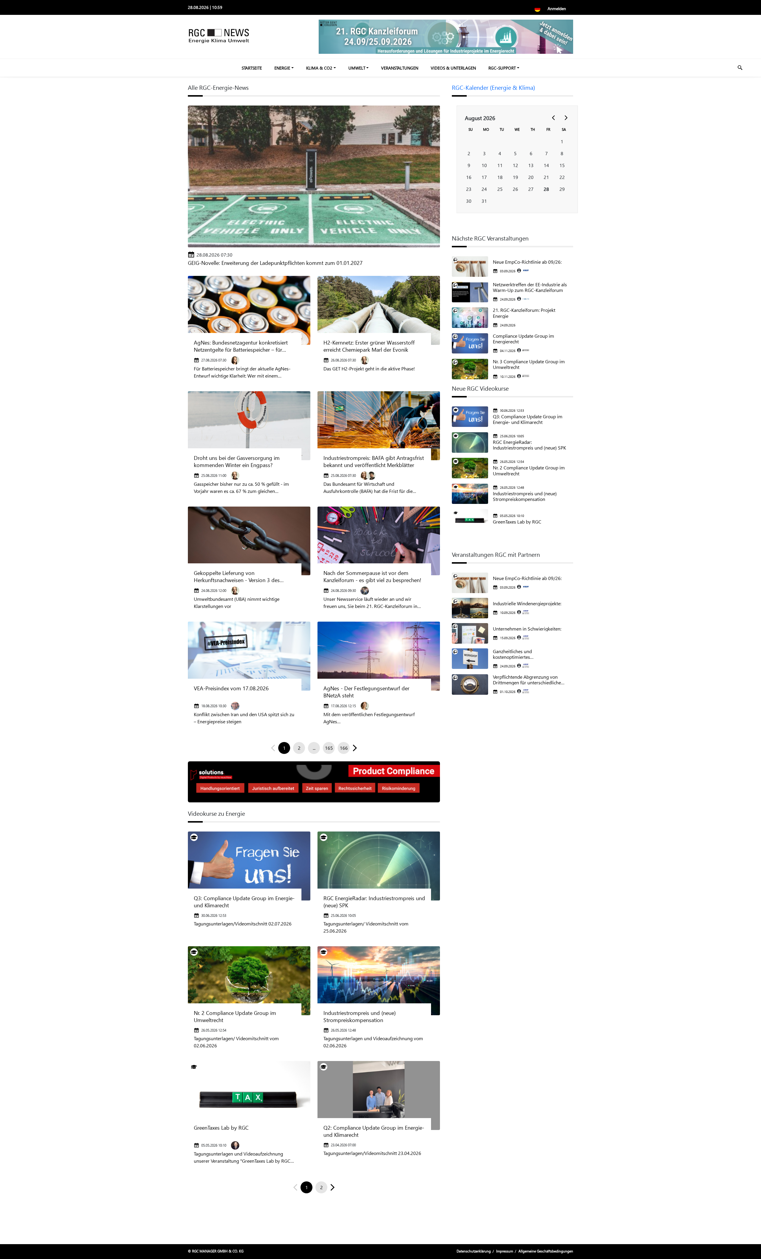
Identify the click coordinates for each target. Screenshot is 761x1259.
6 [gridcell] (531, 153)
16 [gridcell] (468, 177)
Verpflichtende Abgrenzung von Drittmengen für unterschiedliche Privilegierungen (527, 679)
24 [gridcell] (484, 189)
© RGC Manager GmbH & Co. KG (215, 1251)
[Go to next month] (566, 118)
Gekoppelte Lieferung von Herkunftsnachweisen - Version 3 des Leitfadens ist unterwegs (237, 576)
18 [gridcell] (500, 177)
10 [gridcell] (484, 165)
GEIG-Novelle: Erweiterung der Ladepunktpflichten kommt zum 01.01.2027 (275, 262)
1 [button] (284, 748)
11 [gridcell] (500, 165)
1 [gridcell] (562, 141)
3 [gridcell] (484, 153)
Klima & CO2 (319, 68)
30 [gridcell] (468, 201)
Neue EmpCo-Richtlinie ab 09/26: (527, 262)
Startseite (252, 68)
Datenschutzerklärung (474, 1251)
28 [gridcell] (546, 189)
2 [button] (299, 748)
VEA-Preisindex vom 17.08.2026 (231, 688)
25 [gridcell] (500, 189)
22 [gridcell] (562, 177)
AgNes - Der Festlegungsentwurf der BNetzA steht (366, 692)
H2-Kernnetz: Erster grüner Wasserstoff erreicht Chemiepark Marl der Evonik (369, 346)
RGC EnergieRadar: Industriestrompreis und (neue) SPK (374, 902)
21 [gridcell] (546, 177)
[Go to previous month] (554, 118)
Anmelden (557, 8)
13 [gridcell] (531, 165)
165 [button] (329, 748)
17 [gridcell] (484, 177)
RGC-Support (502, 68)
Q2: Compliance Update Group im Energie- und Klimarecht (373, 1131)
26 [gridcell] (515, 189)
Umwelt (356, 68)
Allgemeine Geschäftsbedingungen (545, 1251)
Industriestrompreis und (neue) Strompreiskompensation (359, 1016)
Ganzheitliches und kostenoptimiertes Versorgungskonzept (514, 654)
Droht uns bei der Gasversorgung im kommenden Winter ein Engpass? (237, 461)
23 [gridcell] (468, 189)
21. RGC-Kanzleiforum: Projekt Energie (524, 312)
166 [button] (344, 748)
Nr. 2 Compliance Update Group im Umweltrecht (235, 1016)
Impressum (504, 1251)
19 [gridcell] (515, 177)
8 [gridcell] (562, 153)
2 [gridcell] (469, 153)
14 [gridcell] (546, 165)
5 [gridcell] (515, 153)
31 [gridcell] (484, 201)
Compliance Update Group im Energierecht (523, 338)
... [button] (314, 748)
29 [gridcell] (562, 189)
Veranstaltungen (399, 68)
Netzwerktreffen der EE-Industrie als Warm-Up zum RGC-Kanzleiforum (530, 287)
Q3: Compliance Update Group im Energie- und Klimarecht (244, 902)
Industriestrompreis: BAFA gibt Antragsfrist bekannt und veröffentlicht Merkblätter (373, 461)
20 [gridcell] (531, 177)
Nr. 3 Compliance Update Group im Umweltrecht (529, 364)
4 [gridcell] (500, 153)
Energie (282, 68)
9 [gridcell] (469, 165)
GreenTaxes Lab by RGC (221, 1127)
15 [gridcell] (562, 165)
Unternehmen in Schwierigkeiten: (527, 628)
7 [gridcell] (546, 153)
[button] (353, 748)
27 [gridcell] (531, 189)
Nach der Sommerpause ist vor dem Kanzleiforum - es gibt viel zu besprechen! (372, 576)
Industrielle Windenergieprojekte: (527, 603)
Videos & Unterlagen (453, 68)
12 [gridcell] (515, 165)
